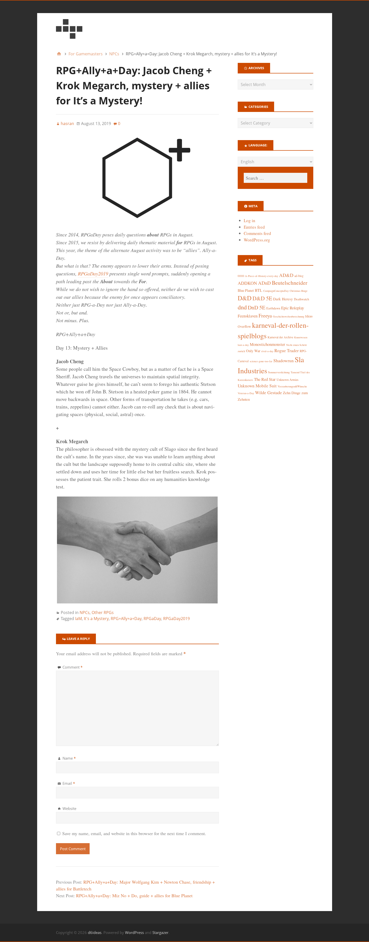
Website (69, 808)
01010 (241, 276)
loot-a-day (243, 345)
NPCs (85, 612)
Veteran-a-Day (246, 393)
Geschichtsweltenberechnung (288, 316)
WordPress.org (257, 240)
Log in (249, 220)
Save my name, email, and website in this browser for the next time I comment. (134, 833)
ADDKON (247, 283)
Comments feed (257, 233)
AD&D (286, 275)
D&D (245, 298)
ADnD (264, 283)
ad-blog (298, 276)
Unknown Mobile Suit (257, 386)
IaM (78, 618)
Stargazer (160, 932)
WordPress (134, 932)
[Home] (59, 54)
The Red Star (265, 379)
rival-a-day (267, 351)
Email (69, 783)
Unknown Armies (287, 380)
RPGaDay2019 (93, 273)
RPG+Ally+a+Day (126, 618)
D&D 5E (262, 298)
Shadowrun (283, 360)
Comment (73, 667)
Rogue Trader (286, 350)
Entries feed (254, 227)
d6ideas (94, 932)
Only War (253, 350)
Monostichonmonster (267, 344)
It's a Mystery (96, 618)
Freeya (265, 315)
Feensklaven (248, 316)
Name (69, 758)
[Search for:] (275, 178)
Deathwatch (301, 299)
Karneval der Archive (280, 337)
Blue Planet (246, 290)
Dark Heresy (283, 298)
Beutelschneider (289, 282)
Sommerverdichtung (279, 372)
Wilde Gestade (268, 392)
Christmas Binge (299, 291)
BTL (258, 290)
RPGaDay (152, 618)
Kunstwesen (300, 337)
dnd (242, 307)
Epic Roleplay (292, 308)
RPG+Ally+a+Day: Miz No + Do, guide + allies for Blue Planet (134, 895)
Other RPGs (103, 612)
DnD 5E (256, 307)
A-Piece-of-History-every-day (261, 276)
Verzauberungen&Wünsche (292, 386)
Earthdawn (273, 308)
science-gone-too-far (261, 361)
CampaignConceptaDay (276, 291)
